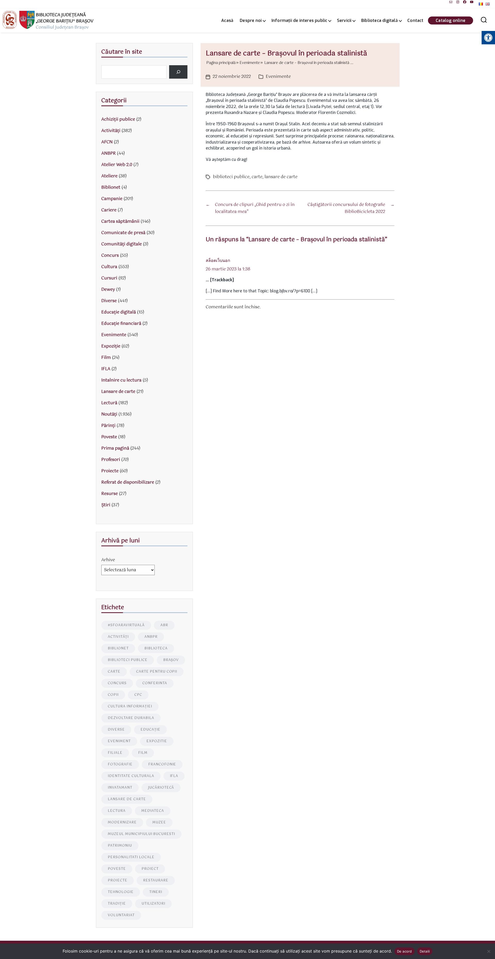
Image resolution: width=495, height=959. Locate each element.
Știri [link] (105, 505)
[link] (451, 2)
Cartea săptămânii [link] (120, 221)
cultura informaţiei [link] (130, 706)
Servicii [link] (344, 20)
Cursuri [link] (109, 278)
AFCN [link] (107, 142)
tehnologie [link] (121, 892)
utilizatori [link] (153, 903)
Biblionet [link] (110, 187)
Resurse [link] (109, 493)
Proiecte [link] (110, 471)
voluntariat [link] (121, 915)
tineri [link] (155, 892)
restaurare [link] (155, 880)
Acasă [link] (227, 20)
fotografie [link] (120, 764)
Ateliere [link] (109, 176)
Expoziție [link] (110, 346)
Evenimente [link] (278, 76)
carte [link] (257, 176)
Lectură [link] (109, 403)
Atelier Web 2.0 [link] (116, 164)
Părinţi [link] (108, 425)
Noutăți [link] (109, 414)
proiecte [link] (117, 880)
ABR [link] (164, 625)
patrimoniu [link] (120, 845)
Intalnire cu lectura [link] (121, 380)
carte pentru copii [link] (156, 671)
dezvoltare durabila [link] (131, 718)
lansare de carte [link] (281, 176)
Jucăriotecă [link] (161, 787)
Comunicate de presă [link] (123, 232)
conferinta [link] (154, 683)
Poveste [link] (109, 437)
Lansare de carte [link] (118, 391)
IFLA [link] (105, 369)
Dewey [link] (108, 289)
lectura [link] (117, 811)
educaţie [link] (150, 729)
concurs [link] (117, 683)
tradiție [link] (117, 903)
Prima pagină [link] (115, 448)
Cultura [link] (109, 266)
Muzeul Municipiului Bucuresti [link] (141, 834)
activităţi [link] (118, 637)
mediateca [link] (152, 811)
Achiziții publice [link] (118, 119)
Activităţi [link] (110, 130)
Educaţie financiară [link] (121, 323)
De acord (404, 951)
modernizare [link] (122, 822)
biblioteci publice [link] (231, 176)
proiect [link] (150, 869)
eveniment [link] (119, 741)
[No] (488, 951)
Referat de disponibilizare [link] (127, 482)
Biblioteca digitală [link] (379, 20)
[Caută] (178, 72)
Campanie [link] (111, 198)
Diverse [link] (109, 300)
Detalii (425, 951)
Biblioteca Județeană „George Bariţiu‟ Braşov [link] (64, 18)
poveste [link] (117, 869)
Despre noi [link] (251, 20)
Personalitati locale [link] (131, 857)
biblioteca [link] (156, 648)
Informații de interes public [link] (299, 20)
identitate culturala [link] (131, 776)
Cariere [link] (109, 210)
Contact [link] (415, 20)
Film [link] (106, 357)
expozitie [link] (156, 741)
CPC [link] (138, 695)
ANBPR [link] (108, 153)
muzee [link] (159, 822)
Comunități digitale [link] (121, 244)
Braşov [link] (171, 660)
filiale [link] (115, 753)
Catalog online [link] (450, 20)
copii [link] (113, 695)
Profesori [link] (110, 459)
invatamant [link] (120, 787)
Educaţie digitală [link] (118, 312)
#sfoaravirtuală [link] (126, 625)
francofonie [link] (162, 764)
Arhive (108, 560)
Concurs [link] (110, 255)
